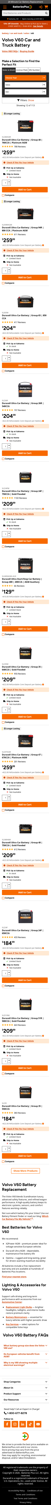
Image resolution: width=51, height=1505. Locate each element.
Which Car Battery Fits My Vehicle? (25, 1217)
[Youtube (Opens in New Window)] (38, 1424)
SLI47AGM (6, 752)
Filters (23, 100)
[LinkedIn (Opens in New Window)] (22, 1424)
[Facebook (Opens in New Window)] (7, 1424)
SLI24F (5, 927)
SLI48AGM (6, 137)
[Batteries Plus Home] (23, 7)
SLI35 (4, 1103)
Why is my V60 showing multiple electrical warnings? (20, 1364)
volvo (26, 33)
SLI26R (5, 400)
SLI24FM (5, 488)
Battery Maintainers (16, 1317)
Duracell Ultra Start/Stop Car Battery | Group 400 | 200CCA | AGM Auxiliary (22, 580)
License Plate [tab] (22, 70)
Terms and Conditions (25, 1494)
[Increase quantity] (9, 182)
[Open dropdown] (43, 157)
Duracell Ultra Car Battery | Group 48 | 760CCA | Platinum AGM (22, 141)
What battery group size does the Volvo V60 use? (24, 1346)
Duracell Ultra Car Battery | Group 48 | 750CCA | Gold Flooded (22, 844)
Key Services (12, 1324)
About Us (8, 1387)
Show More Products (25, 1170)
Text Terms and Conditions (25, 1498)
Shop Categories (12, 1381)
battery (5, 33)
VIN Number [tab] (34, 70)
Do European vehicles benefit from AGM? (22, 1355)
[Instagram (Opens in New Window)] (15, 1424)
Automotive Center (12, 1302)
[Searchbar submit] (46, 13)
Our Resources (11, 1399)
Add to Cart (25, 189)
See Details (38, 26)
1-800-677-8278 (17, 1413)
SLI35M (5, 664)
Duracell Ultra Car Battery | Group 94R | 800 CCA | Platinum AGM (23, 229)
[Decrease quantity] (9, 184)
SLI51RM (6, 1015)
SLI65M (5, 312)
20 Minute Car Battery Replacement (25, 1)
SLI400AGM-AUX (9, 576)
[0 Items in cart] (46, 7)
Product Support (12, 1393)
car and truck (16, 33)
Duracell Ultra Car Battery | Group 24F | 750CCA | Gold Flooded (23, 492)
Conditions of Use (35, 1490)
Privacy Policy (25, 1502)
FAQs (10, 51)
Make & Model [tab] (9, 70)
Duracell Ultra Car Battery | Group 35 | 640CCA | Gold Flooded (22, 668)
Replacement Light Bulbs (19, 1307)
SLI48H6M (6, 839)
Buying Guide (27, 51)
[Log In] (40, 7)
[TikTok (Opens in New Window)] (30, 1424)
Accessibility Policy (16, 1490)
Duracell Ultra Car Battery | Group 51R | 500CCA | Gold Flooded (23, 1020)
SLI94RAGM (7, 224)
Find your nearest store (14, 1276)
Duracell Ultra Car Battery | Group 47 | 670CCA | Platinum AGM (22, 756)
